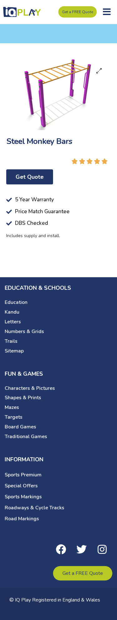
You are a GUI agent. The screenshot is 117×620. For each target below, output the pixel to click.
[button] (107, 12)
